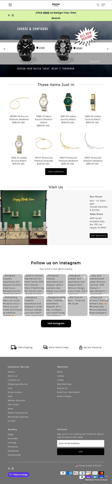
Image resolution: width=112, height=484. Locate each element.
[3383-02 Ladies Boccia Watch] (93, 102)
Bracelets (13, 438)
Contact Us (14, 380)
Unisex (60, 380)
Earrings (12, 442)
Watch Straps (64, 396)
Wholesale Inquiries (18, 417)
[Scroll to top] (106, 476)
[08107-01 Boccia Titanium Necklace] (93, 144)
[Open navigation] (10, 5)
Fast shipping (25, 347)
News (10, 408)
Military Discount (16, 400)
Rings (11, 434)
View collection (56, 171)
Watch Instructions (18, 412)
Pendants (13, 446)
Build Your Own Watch (68, 392)
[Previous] (4, 49)
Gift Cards (13, 404)
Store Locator (15, 392)
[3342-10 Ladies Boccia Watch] (19, 144)
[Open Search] (98, 5)
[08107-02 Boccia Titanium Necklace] (68, 144)
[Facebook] (9, 15)
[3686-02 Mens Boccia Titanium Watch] (44, 102)
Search (11, 371)
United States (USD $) (89, 465)
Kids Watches (64, 384)
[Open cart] (102, 5)
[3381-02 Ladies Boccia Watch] (68, 102)
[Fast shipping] (14, 348)
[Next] (107, 49)
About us (12, 376)
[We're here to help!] (45, 348)
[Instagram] (12, 15)
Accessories (14, 455)
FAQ (10, 388)
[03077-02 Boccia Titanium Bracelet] (44, 144)
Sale (10, 396)
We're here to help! (59, 347)
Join (80, 451)
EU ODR (11, 421)
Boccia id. (62, 388)
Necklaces (13, 450)
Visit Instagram (56, 323)
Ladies (60, 376)
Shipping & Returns (18, 384)
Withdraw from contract (96, 480)
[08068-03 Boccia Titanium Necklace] (19, 102)
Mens (60, 371)
